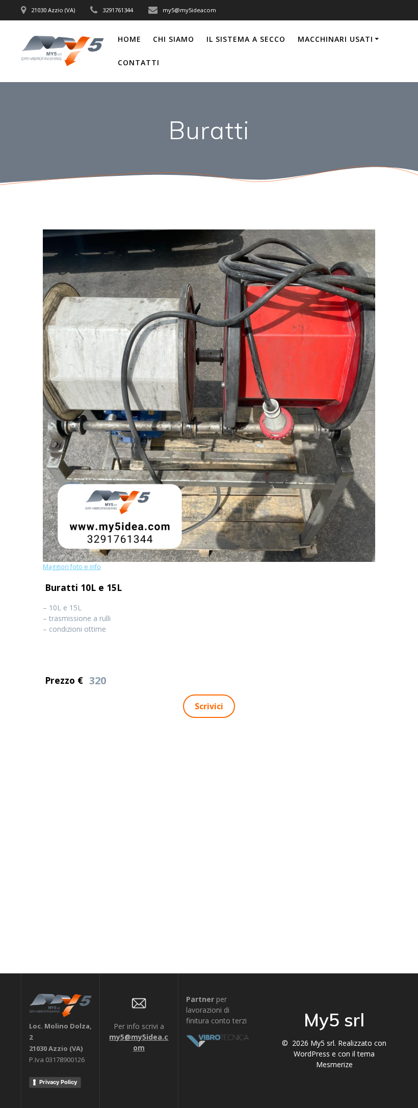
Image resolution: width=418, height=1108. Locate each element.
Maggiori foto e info (72, 566)
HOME (129, 39)
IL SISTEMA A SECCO (245, 39)
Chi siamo (173, 39)
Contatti (139, 62)
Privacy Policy (58, 1082)
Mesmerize (334, 1064)
